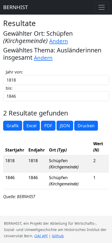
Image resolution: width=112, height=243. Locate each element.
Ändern (58, 41)
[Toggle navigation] (101, 7)
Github (58, 235)
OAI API (41, 235)
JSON (65, 126)
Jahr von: (14, 72)
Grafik (13, 126)
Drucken (86, 126)
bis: (9, 88)
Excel (31, 126)
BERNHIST (15, 7)
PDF (48, 126)
